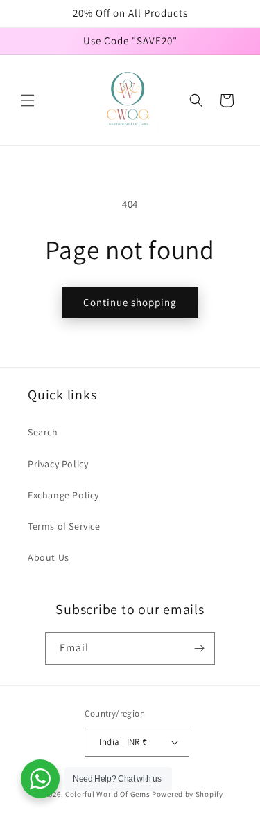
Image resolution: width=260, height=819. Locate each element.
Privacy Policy (58, 464)
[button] (27, 100)
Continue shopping (130, 302)
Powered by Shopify (187, 794)
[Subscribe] (199, 648)
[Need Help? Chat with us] (40, 778)
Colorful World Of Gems (107, 794)
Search (43, 432)
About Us (48, 557)
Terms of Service (64, 526)
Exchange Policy (63, 495)
